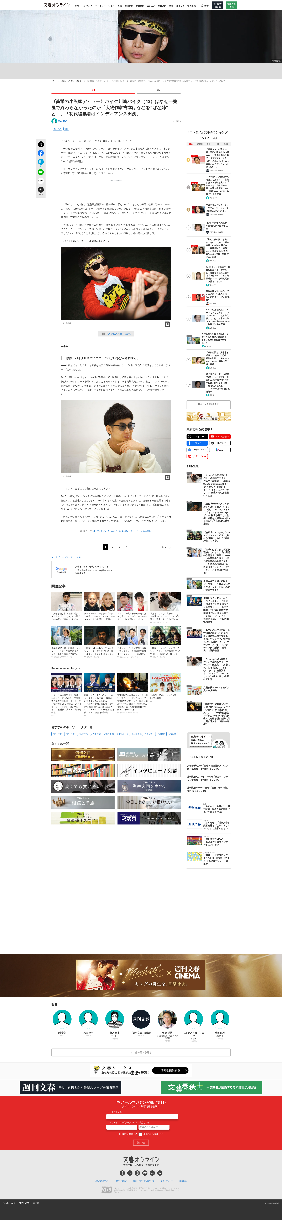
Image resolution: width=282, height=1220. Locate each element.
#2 (159, 90)
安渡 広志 (208, 346)
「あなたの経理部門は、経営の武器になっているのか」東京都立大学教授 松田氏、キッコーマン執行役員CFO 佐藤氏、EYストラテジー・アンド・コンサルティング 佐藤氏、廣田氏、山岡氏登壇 (66, 705)
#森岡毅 (161, 734)
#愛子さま (70, 734)
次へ (163, 547)
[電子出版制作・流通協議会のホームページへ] (106, 1190)
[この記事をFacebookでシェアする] (41, 153)
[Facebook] (122, 1173)
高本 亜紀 (62, 121)
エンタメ (79, 81)
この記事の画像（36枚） (119, 334)
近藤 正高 (212, 260)
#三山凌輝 (137, 734)
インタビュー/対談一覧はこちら (66, 557)
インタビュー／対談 (66, 81)
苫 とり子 (212, 285)
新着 (77, 6)
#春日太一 (150, 734)
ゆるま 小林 (213, 198)
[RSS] (159, 1173)
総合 (215, 138)
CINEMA (162, 6)
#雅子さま (57, 734)
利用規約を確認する (128, 1134)
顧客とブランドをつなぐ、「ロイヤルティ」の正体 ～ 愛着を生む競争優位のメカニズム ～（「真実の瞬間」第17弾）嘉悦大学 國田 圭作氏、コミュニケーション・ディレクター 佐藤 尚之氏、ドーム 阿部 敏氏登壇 (99, 705)
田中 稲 (211, 395)
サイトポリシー (167, 1181)
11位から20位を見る (208, 404)
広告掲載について (102, 1181)
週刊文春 (129, 6)
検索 (206, 6)
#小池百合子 (123, 734)
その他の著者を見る (141, 1052)
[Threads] (137, 1173)
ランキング (87, 6)
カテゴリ (99, 6)
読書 (171, 6)
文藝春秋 (140, 6)
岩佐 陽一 (212, 303)
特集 (111, 6)
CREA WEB (24, 1203)
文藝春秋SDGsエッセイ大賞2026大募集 (163, 698)
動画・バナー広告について (143, 1181)
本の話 (36, 1203)
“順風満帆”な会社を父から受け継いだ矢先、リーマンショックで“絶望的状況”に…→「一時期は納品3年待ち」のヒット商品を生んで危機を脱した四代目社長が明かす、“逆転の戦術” (132, 704)
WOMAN (151, 6)
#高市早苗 (83, 734)
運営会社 (183, 1181)
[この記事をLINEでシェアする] (41, 172)
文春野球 (191, 6)
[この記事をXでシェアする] (41, 144)
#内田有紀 (96, 734)
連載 (120, 6)
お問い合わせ (121, 1181)
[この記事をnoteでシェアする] (41, 181)
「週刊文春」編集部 (216, 170)
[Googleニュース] (144, 1173)
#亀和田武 (109, 734)
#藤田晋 (172, 734)
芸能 (66, 129)
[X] (129, 1173)
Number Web (9, 1203)
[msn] (152, 1173)
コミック (180, 6)
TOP (53, 81)
